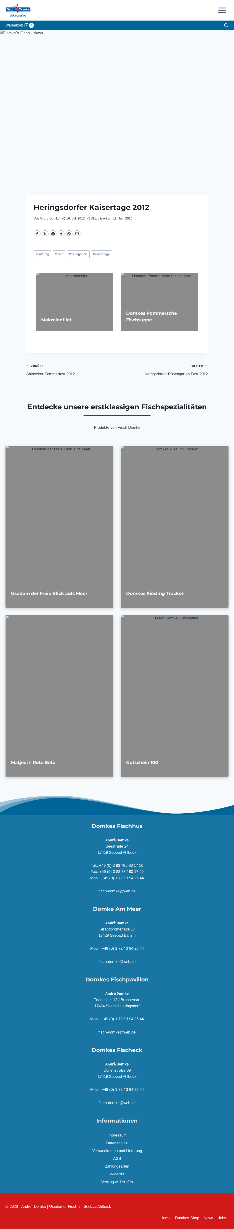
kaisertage (101, 254)
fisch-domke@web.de (117, 891)
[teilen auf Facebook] (37, 233)
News (208, 1218)
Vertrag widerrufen (117, 1182)
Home (165, 1218)
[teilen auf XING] (61, 233)
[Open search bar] (226, 25)
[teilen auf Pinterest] (53, 233)
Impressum (117, 1135)
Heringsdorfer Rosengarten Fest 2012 (176, 370)
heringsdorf (78, 254)
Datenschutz (117, 1143)
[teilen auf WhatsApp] (69, 233)
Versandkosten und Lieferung (117, 1151)
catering (42, 254)
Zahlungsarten (117, 1166)
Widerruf (117, 1174)
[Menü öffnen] (222, 10)
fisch (59, 254)
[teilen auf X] (45, 233)
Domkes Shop (187, 1218)
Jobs (222, 1218)
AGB (117, 1158)
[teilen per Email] (77, 233)
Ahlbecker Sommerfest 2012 (50, 370)
